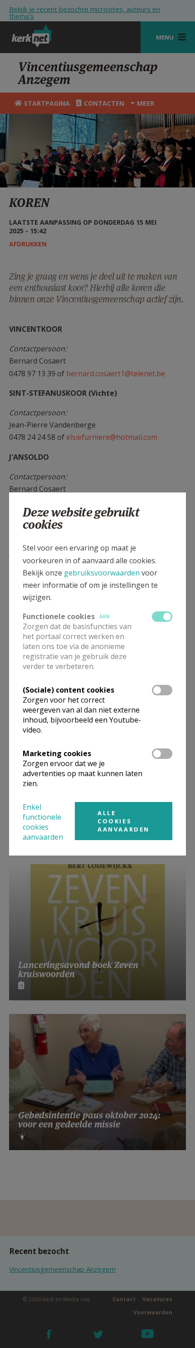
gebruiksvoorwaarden (102, 573)
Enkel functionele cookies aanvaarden (43, 822)
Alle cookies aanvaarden (124, 821)
